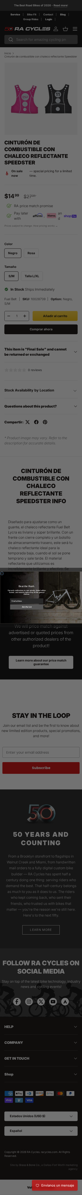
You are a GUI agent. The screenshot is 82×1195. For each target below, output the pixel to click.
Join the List (26, 607)
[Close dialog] (1, 573)
